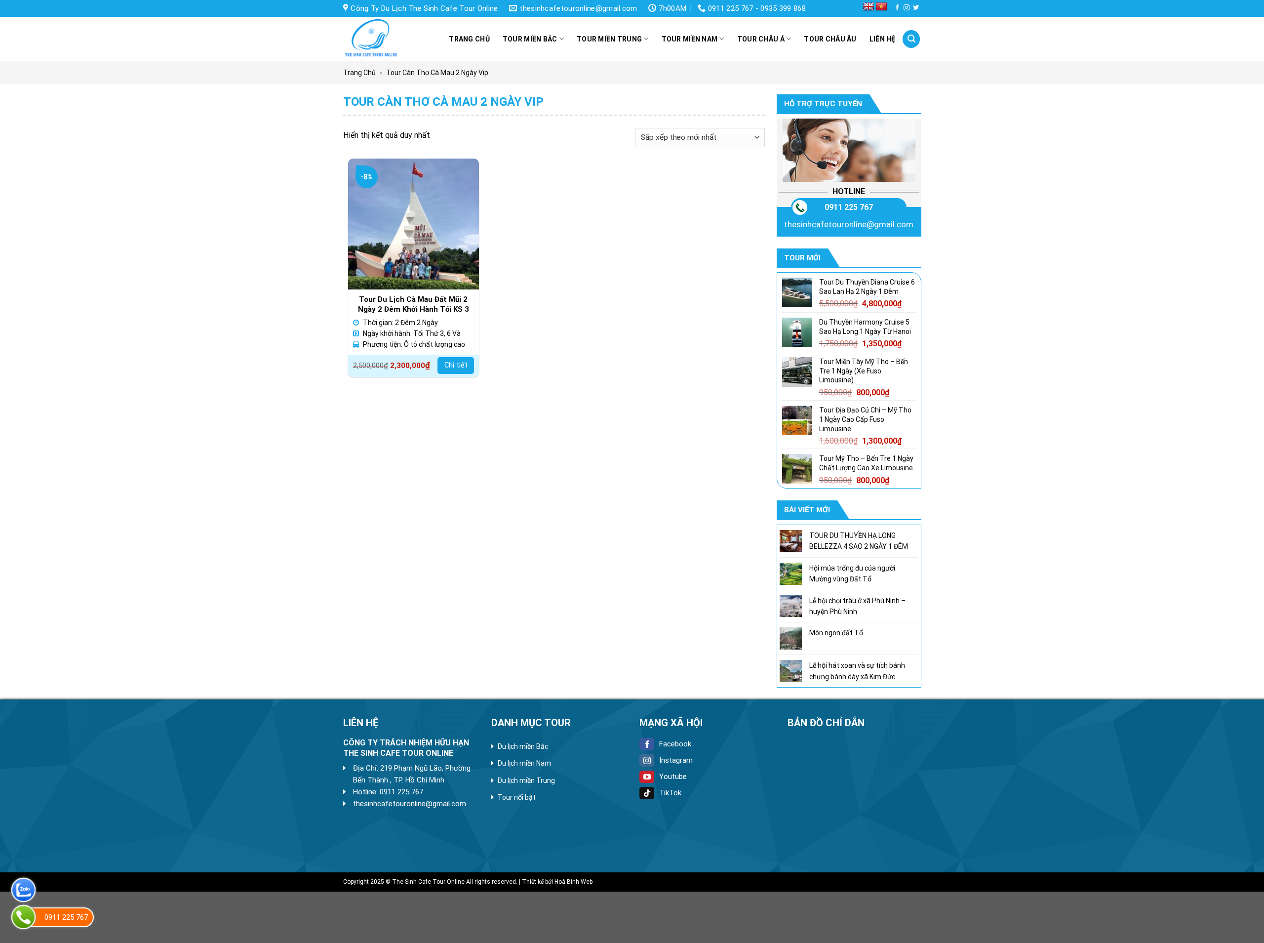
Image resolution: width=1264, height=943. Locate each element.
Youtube (673, 776)
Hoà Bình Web (573, 881)
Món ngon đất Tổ (836, 633)
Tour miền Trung (609, 39)
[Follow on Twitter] (916, 7)
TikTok (670, 792)
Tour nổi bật (517, 797)
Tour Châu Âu (830, 39)
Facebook (675, 743)
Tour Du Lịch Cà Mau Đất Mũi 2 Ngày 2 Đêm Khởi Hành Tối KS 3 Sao (413, 304)
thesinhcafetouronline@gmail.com (848, 224)
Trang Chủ (359, 73)
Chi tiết (456, 365)
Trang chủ (469, 39)
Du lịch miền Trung (526, 780)
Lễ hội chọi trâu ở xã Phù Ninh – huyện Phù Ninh (857, 605)
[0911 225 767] (23, 917)
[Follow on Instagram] (906, 7)
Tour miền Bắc (530, 39)
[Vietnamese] (881, 7)
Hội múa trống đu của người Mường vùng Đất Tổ (852, 573)
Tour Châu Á (761, 39)
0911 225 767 (849, 206)
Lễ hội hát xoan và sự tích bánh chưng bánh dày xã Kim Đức (857, 670)
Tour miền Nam (690, 39)
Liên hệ (882, 39)
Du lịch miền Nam (524, 763)
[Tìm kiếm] (911, 39)
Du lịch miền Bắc (523, 746)
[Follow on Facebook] (897, 7)
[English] (868, 7)
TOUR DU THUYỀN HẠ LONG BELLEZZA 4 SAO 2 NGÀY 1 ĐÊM (858, 541)
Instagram (676, 760)
